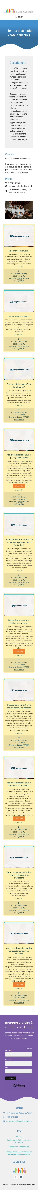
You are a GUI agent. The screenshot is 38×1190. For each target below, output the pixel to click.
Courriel (8, 1050)
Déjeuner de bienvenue (19, 250)
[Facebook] (16, 1177)
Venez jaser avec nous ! (19, 316)
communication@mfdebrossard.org (19, 1121)
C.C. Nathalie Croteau (18, 274)
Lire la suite (19, 486)
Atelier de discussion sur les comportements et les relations (19, 951)
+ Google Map (19, 281)
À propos (19, 1136)
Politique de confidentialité (19, 1147)
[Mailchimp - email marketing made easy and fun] (19, 1087)
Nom (6, 1067)
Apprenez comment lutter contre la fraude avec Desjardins (19, 875)
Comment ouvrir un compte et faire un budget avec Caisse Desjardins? (19, 542)
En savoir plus (19, 267)
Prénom (8, 1060)
